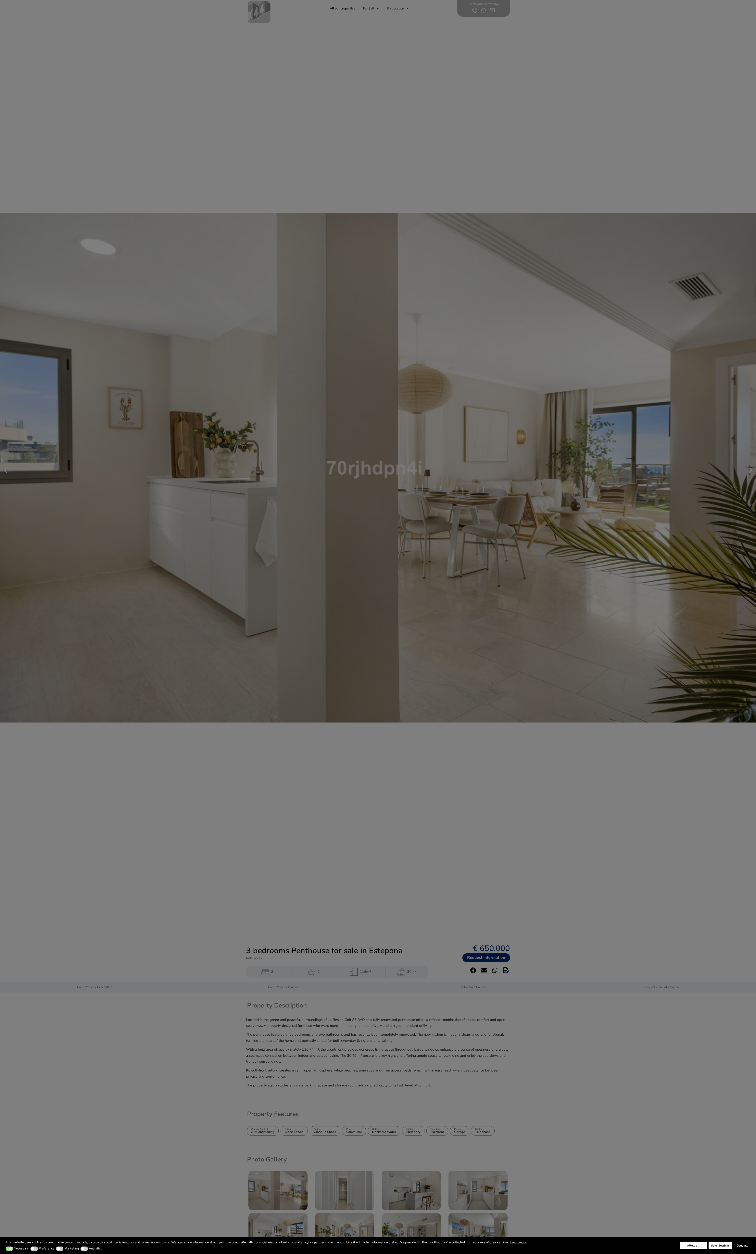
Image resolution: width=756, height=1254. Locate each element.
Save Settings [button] (720, 1246)
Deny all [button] (742, 1246)
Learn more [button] (518, 1242)
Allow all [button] (693, 1246)
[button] (9, 1249)
